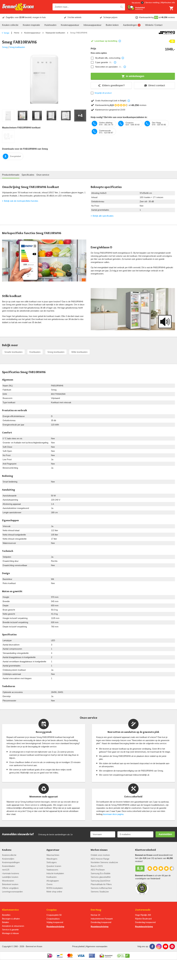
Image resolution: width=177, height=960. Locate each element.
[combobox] (89, 6)
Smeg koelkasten (17, 47)
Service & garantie (10, 929)
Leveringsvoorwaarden (12, 891)
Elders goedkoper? (113, 85)
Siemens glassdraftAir (101, 877)
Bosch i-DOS (97, 866)
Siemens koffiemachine (101, 888)
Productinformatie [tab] (10, 175)
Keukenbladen (8, 866)
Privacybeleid (78, 946)
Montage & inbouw (10, 933)
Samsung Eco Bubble (100, 873)
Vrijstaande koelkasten (55, 33)
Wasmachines (52, 855)
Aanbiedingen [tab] (130, 25)
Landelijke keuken (10, 877)
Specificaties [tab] (28, 175)
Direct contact (156, 85)
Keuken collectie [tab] (10, 25)
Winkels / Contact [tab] (153, 25)
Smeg (4, 47)
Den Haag (96, 909)
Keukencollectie (9, 855)
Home (16, 33)
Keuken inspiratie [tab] (31, 25)
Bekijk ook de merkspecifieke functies (21, 201)
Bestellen (6, 915)
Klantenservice (10, 909)
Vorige (6, 33)
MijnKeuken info (168, 2)
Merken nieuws (99, 849)
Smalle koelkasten (13, 352)
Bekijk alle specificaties (103, 216)
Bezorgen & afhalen (11, 918)
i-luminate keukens (10, 873)
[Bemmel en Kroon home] (18, 7)
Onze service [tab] (42, 175)
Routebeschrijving (55, 926)
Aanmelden (165, 834)
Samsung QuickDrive (100, 881)
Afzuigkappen (52, 881)
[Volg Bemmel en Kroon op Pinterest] (172, 946)
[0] (171, 8)
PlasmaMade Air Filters (101, 884)
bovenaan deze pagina (113, 814)
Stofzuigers (51, 862)
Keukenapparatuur (32, 33)
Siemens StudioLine (100, 891)
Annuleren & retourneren (13, 926)
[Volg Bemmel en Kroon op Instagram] (159, 946)
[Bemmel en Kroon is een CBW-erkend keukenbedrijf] (123, 956)
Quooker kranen (53, 866)
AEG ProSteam (98, 869)
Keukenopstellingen (11, 862)
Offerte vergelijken (10, 888)
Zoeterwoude (142, 909)
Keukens (6, 849)
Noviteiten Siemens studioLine (104, 862)
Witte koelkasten (79, 352)
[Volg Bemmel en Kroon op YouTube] (165, 946)
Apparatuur (52, 849)
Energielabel (15, 156)
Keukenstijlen (8, 859)
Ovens (49, 884)
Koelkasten (35, 352)
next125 (5, 869)
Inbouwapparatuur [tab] (92, 25)
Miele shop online (54, 891)
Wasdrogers (51, 859)
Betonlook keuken (10, 884)
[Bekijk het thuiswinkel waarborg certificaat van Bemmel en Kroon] (136, 7)
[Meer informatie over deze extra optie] (122, 58)
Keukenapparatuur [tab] (70, 25)
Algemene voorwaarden (96, 946)
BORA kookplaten (54, 888)
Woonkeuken (8, 881)
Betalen (5, 922)
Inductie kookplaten (55, 873)
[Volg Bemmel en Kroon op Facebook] (152, 946)
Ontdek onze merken (100, 855)
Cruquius (51, 909)
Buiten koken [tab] (112, 25)
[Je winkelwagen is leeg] (171, 8)
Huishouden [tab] (50, 25)
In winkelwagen (135, 76)
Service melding (152, 2)
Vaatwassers (52, 869)
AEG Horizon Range (100, 859)
